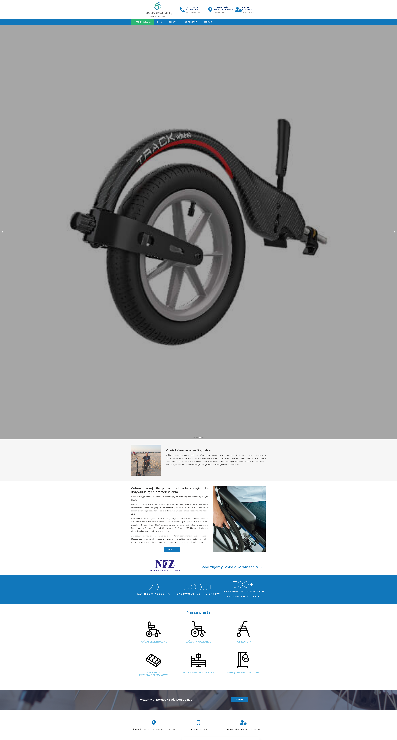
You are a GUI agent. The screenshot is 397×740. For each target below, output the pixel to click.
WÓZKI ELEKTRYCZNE (154, 641)
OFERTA (172, 22)
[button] (194, 437)
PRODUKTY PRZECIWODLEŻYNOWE (153, 674)
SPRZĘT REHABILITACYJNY (243, 672)
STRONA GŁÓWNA (143, 22)
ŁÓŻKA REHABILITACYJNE (198, 672)
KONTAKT (208, 22)
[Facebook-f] (264, 22)
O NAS (159, 22)
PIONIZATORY (243, 641)
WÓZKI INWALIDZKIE (198, 641)
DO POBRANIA (190, 22)
